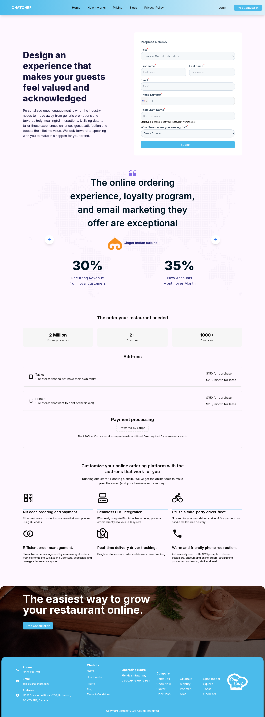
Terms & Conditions (98, 694)
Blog (89, 689)
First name (148, 66)
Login (222, 7)
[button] (144, 101)
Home (76, 7)
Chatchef (21, 7)
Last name (197, 66)
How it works (96, 7)
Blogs (133, 7)
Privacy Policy (154, 7)
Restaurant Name (153, 110)
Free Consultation (248, 7)
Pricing (117, 7)
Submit (185, 144)
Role (144, 50)
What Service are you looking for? (164, 127)
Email (145, 80)
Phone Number (151, 94)
